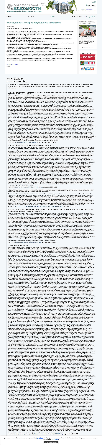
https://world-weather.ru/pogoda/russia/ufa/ (87, 11)
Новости (31, 16)
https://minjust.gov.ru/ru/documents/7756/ (28, 142)
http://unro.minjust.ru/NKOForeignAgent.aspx (29, 187)
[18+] (23, 8)
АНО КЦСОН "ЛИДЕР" (12, 64)
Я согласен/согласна (51, 442)
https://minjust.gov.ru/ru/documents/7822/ (28, 242)
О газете (9, 16)
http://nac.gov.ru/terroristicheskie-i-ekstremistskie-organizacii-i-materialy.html (38, 206)
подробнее (40, 438)
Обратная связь (77, 16)
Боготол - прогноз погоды (87, 9)
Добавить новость (87, 47)
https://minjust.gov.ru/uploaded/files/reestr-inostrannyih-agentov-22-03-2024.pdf (39, 434)
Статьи (53, 16)
